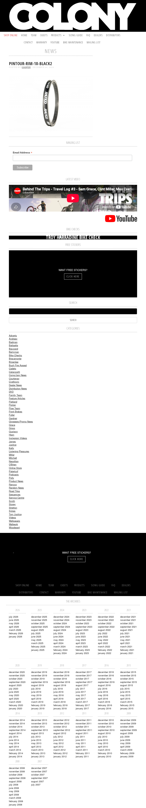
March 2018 (59, 701)
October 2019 (38, 678)
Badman (13, 342)
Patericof (13, 471)
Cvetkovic (14, 381)
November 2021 (128, 620)
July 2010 (102, 736)
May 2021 (125, 640)
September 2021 (128, 626)
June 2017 (81, 691)
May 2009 (125, 743)
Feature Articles (17, 398)
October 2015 (127, 678)
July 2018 (58, 688)
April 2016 (103, 698)
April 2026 (14, 626)
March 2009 (126, 749)
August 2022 (104, 630)
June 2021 (125, 636)
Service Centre (16, 497)
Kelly (11, 448)
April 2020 (14, 698)
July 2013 (35, 736)
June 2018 (58, 691)
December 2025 (39, 616)
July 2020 (13, 688)
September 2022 (106, 626)
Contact (28, 42)
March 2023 (82, 646)
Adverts (13, 335)
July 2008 (13, 784)
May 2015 (125, 695)
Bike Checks (15, 355)
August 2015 (126, 685)
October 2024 (60, 623)
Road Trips (14, 491)
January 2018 (60, 708)
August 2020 (15, 685)
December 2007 (39, 768)
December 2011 (84, 720)
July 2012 (58, 736)
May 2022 (103, 640)
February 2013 (38, 753)
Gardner (13, 418)
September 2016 (106, 682)
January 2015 (126, 708)
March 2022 (104, 646)
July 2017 (80, 688)
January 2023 (82, 653)
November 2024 (61, 620)
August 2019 (37, 685)
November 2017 (84, 675)
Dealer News (15, 385)
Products (56, 35)
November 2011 (84, 723)
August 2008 (15, 781)
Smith (12, 501)
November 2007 (39, 771)
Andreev (13, 338)
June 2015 (125, 691)
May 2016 (103, 695)
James (12, 441)
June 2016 (103, 691)
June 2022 (103, 636)
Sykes (12, 511)
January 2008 (15, 804)
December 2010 (106, 720)
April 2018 (58, 698)
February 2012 (60, 753)
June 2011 (81, 740)
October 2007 (38, 774)
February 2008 (16, 801)
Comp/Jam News (18, 375)
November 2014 (17, 723)
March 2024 (59, 646)
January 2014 (15, 756)
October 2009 (127, 726)
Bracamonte (15, 358)
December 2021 (128, 616)
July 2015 (124, 688)
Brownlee (13, 362)
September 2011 (84, 730)
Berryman (14, 352)
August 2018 (59, 685)
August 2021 (126, 630)
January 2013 (37, 756)
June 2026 (14, 620)
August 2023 (82, 630)
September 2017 (84, 682)
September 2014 (17, 730)
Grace (12, 425)
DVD (11, 391)
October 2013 (38, 726)
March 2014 (15, 749)
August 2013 (37, 733)
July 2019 (35, 688)
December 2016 (106, 672)
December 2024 (61, 616)
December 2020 (17, 672)
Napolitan (14, 461)
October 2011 (82, 726)
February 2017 (83, 705)
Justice (12, 444)
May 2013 (36, 743)
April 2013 (36, 746)
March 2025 (37, 643)
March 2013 (37, 749)
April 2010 (103, 746)
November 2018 (61, 675)
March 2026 (15, 630)
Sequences (14, 494)
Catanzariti (14, 372)
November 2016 (106, 675)
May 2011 (81, 743)
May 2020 (14, 695)
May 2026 (14, 623)
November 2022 (106, 620)
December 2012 (61, 720)
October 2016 (104, 678)
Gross (12, 428)
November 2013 (39, 723)
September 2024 (61, 626)
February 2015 (127, 705)
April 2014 (14, 746)
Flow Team (14, 408)
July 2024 (58, 633)
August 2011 (82, 733)
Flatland (13, 401)
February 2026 (16, 633)
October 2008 (15, 774)
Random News (16, 487)
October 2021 (127, 623)
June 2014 (14, 740)
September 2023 (84, 626)
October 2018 (60, 678)
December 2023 (84, 616)
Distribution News (18, 388)
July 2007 (35, 784)
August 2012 (59, 733)
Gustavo (13, 431)
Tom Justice (15, 514)
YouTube (55, 42)
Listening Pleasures (19, 451)
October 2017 (82, 678)
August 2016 (104, 685)
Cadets (44, 35)
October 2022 (104, 623)
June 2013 (36, 740)
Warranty (41, 42)
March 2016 (104, 701)
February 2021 (127, 650)
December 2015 (128, 672)
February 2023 (83, 650)
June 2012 (58, 740)
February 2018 (60, 705)
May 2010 (103, 743)
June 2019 (36, 691)
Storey (12, 504)
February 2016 (105, 705)
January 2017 (82, 708)
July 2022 (102, 633)
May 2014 (14, 743)
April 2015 (125, 698)
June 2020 (14, 691)
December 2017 (84, 672)
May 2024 (58, 640)
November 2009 (128, 723)
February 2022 (105, 650)
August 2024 (59, 630)
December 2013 (39, 720)
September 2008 (17, 778)
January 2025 (37, 650)
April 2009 (125, 746)
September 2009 (128, 730)
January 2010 (104, 756)
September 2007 (39, 778)
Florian (12, 405)
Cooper (26, 67)
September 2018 (61, 682)
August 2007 (37, 781)
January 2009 (126, 756)
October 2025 (38, 623)
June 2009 (125, 740)
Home (24, 35)
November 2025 (39, 620)
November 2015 (128, 675)
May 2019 (36, 695)
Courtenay (14, 378)
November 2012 (61, 723)
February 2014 (16, 753)
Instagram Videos (18, 438)
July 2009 (124, 736)
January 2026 (15, 636)
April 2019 (36, 698)
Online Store (15, 468)
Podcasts (14, 474)
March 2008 (15, 797)
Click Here (73, 276)
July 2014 (13, 736)
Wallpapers (14, 521)
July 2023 (80, 633)
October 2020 (15, 678)
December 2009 (128, 720)
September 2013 (39, 730)
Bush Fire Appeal (18, 365)
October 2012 (60, 726)
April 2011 (81, 746)
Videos (12, 517)
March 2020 (15, 701)
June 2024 (58, 636)
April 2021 (125, 643)
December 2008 (17, 768)
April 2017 (81, 698)
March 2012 (59, 749)
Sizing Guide (76, 35)
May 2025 (36, 640)
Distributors (113, 35)
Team (33, 35)
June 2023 (81, 636)
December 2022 (106, 616)
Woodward (14, 527)
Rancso (13, 484)
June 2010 (103, 740)
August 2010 (104, 733)
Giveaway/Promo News (21, 421)
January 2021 (126, 653)
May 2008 (14, 791)
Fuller (12, 415)
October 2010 (104, 726)
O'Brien (12, 464)
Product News (16, 481)
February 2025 (38, 646)
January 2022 (104, 653)
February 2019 (38, 705)
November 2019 (39, 675)
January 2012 (60, 756)
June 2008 (14, 788)
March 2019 (37, 701)
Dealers (98, 35)
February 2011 (83, 753)
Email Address (22, 152)
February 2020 (16, 705)
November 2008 (17, 771)
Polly (11, 478)
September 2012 (61, 730)
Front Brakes (15, 411)
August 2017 (82, 685)
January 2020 (15, 708)
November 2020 (17, 675)
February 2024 (60, 650)
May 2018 (58, 695)
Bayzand (13, 348)
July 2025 (35, 633)
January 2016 (104, 708)
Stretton (13, 507)
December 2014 (17, 720)
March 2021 (126, 646)
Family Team (15, 395)
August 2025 (37, 630)
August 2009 (126, 733)
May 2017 (81, 695)
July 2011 (80, 736)
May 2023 (81, 640)
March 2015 (126, 701)
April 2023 (81, 643)
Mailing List (93, 42)
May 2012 (58, 743)
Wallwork (13, 524)
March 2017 (82, 701)
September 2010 (106, 730)
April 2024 (58, 643)
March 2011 (82, 749)
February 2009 (127, 753)
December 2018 (61, 672)
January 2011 (82, 756)
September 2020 (17, 682)
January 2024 (60, 653)
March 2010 (104, 749)
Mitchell (13, 458)
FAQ (88, 35)
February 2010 (105, 753)
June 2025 (36, 636)
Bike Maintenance (73, 42)
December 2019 (39, 672)
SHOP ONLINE (11, 35)
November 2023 (84, 620)
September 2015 (128, 682)
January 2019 (37, 708)
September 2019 (39, 682)
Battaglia (13, 345)
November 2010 (106, 723)
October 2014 (15, 726)
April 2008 (14, 794)
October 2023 (82, 623)
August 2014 (15, 733)
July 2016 (102, 688)
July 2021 (124, 633)
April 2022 (103, 643)
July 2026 (13, 616)
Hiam (11, 434)
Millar (11, 454)
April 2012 (58, 746)
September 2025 (39, 626)
